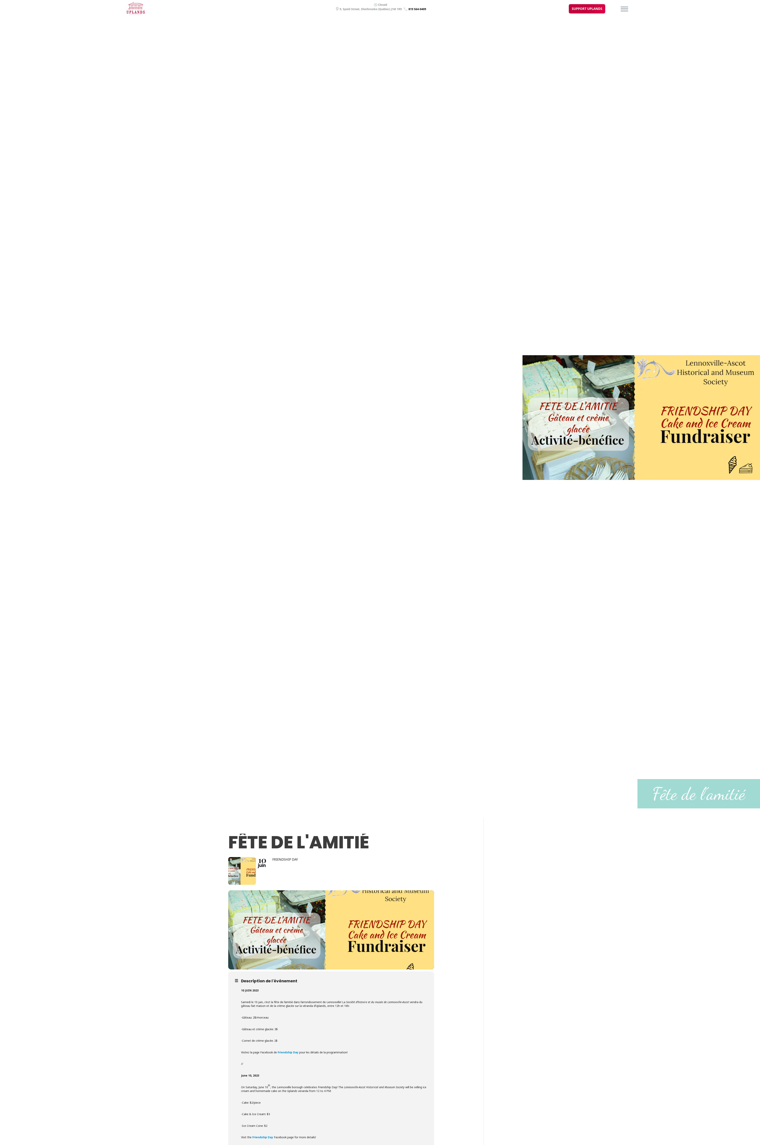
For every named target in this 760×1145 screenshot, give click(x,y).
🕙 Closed (380, 5)
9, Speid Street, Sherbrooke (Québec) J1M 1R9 (371, 9)
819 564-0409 (417, 9)
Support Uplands (587, 9)
